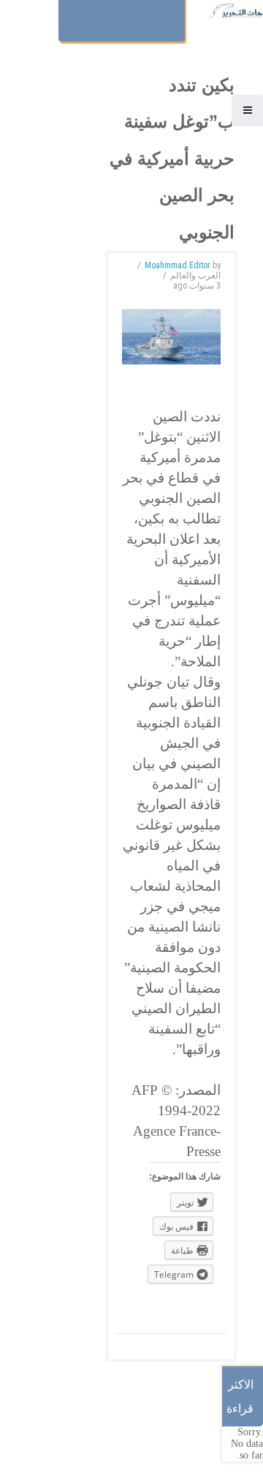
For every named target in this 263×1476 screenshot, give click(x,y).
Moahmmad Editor (177, 265)
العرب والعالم (195, 275)
